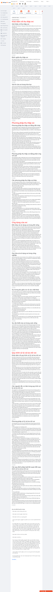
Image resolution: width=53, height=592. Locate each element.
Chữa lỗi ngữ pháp (5, 19)
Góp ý (42, 1)
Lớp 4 (26, 6)
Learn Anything (4, 27)
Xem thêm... (14, 559)
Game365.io (36, 1)
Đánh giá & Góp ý (5, 25)
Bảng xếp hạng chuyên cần (4, 36)
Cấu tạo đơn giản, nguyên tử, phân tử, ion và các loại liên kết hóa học (26, 520)
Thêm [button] (47, 1)
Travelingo (4, 38)
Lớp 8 (45, 6)
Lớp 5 (31, 6)
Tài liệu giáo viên (5, 17)
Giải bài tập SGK (14, 1)
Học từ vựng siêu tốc (4, 30)
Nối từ (3, 40)
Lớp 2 (17, 6)
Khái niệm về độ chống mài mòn (19, 511)
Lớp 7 (40, 6)
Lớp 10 (14, 8)
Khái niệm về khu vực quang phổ (19, 516)
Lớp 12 (23, 8)
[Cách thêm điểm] (14, 3)
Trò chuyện (22, 1)
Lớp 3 (22, 6)
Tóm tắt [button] (13, 55)
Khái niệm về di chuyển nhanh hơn (19, 514)
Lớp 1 (12, 6)
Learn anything (15, 17)
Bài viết (3, 21)
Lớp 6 (36, 6)
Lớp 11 (19, 8)
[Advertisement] (47, 25)
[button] (25, 4)
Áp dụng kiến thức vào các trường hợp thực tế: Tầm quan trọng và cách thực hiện (26, 556)
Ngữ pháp (4, 23)
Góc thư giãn (28, 1)
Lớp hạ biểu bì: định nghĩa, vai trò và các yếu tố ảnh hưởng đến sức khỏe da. (26, 552)
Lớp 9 (49, 6)
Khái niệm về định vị (16, 537)
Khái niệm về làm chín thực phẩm (19, 534)
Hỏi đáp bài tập (4, 12)
